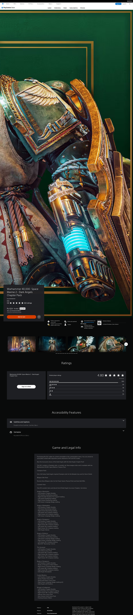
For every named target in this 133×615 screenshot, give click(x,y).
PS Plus (30, 3)
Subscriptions (74, 8)
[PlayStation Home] (3, 3)
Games (22, 3)
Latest (49, 8)
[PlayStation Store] (8, 7)
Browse (82, 8)
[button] (89, 322)
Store (7, 3)
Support (58, 3)
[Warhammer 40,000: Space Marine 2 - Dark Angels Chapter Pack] (22, 344)
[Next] (126, 344)
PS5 (15, 3)
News (50, 3)
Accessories (40, 3)
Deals (65, 8)
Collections (57, 8)
